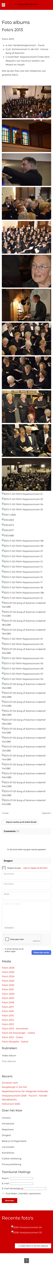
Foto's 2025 (8, 972)
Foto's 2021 (8, 989)
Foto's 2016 (8, 1011)
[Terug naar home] (26, 5)
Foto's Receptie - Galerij (15, 1041)
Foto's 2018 (8, 1002)
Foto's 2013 (8, 1024)
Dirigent (6, 1135)
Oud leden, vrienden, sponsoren (23, 1193)
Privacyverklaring (11, 1164)
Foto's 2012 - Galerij (12, 1037)
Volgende (46, 813)
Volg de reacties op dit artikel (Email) (21, 822)
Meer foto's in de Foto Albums (34, 1246)
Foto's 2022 (8, 985)
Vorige (6, 813)
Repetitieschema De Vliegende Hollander (25, 1091)
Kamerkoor (8, 1152)
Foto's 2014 (8, 1020)
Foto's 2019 (8, 998)
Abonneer (9, 1200)
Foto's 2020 (8, 994)
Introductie (8, 1123)
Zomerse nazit (10, 1082)
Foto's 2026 (8, 967)
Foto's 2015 (8, 1015)
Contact (6, 1117)
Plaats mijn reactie (41, 952)
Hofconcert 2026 (11, 1104)
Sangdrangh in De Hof (14, 1087)
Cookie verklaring (11, 1158)
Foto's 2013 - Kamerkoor (15, 1028)
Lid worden (8, 1147)
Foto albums (9, 1061)
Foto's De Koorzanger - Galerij (18, 1033)
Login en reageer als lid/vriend (35, 868)
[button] (3, 5)
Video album (9, 1055)
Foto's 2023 (8, 980)
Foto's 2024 (8, 976)
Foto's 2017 (8, 1007)
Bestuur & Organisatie (14, 1141)
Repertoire (8, 1129)
